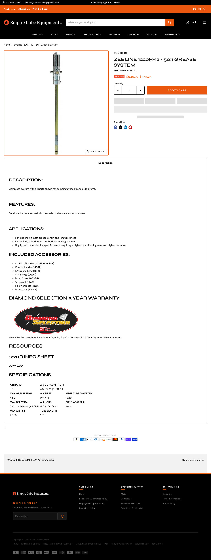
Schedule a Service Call (132, 508)
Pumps (36, 34)
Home (7, 44)
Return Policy (169, 503)
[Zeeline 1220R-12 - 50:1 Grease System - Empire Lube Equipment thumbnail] (10, 164)
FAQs (123, 494)
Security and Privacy (130, 503)
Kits (54, 34)
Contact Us (126, 498)
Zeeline (123, 53)
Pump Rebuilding (87, 508)
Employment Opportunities (92, 503)
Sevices (9, 9)
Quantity (118, 83)
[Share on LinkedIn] (125, 127)
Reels (70, 34)
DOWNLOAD (16, 365)
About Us (24, 9)
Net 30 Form (40, 9)
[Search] (169, 22)
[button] (129, 101)
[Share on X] (120, 127)
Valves (132, 34)
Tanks (151, 34)
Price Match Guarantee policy (93, 498)
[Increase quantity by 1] (141, 90)
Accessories (91, 34)
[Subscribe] (62, 516)
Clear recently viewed (193, 460)
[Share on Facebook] (115, 127)
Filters (113, 34)
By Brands (171, 34)
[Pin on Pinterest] (130, 127)
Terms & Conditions (172, 498)
